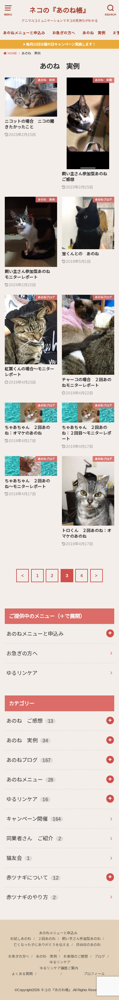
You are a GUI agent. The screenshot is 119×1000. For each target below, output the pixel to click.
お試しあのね (20, 939)
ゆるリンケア (21, 673)
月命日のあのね (88, 945)
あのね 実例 (94, 33)
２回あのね (47, 939)
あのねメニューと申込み (24, 33)
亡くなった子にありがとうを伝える (41, 945)
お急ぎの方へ (63, 33)
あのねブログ (28, 760)
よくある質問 (22, 974)
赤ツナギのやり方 (31, 897)
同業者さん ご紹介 (33, 838)
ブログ (100, 956)
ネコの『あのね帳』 (59, 10)
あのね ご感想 (29, 721)
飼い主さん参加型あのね (81, 939)
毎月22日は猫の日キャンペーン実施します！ (61, 44)
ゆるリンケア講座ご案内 (59, 968)
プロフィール (94, 974)
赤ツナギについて (32, 877)
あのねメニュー (29, 779)
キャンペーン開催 (33, 819)
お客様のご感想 (75, 956)
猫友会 (18, 858)
